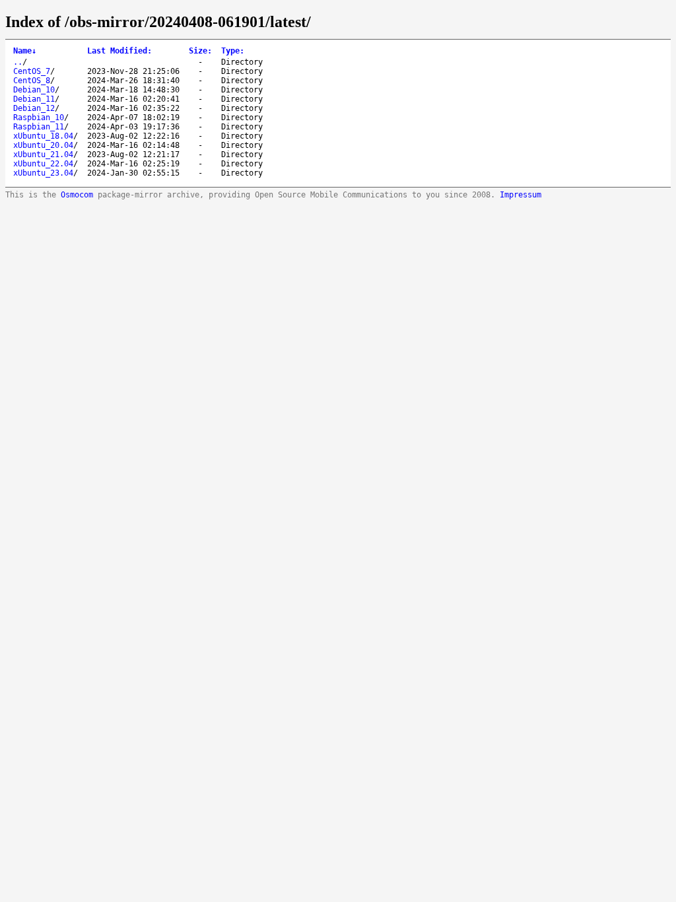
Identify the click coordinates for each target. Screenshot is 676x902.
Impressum (520, 194)
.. (17, 62)
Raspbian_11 (38, 126)
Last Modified (119, 50)
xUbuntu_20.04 (43, 145)
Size (200, 50)
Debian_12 (34, 108)
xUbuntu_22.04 (43, 163)
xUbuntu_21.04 (43, 154)
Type (232, 50)
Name (24, 50)
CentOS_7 (31, 71)
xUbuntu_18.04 (43, 136)
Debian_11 (34, 99)
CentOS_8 (31, 80)
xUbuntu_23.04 (43, 173)
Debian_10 (34, 89)
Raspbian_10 (38, 117)
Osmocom (77, 194)
